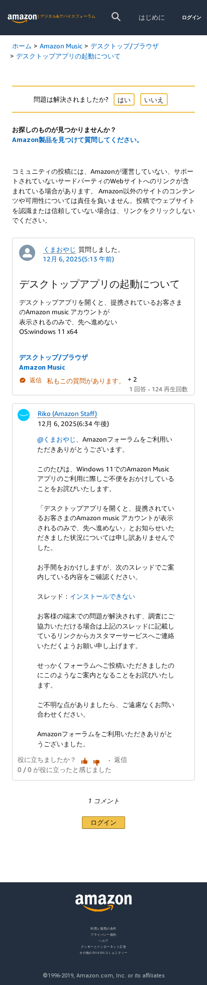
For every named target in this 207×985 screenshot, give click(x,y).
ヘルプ (103, 940)
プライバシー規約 (103, 934)
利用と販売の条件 (103, 928)
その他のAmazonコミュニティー (103, 952)
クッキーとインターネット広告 (103, 946)
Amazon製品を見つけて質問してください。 (77, 139)
